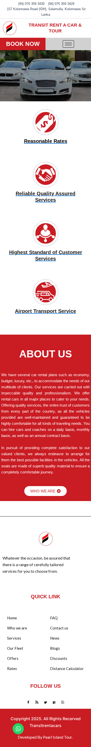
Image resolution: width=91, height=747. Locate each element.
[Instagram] (62, 702)
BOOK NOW (23, 44)
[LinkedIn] (45, 702)
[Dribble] (54, 702)
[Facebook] (28, 702)
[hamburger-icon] (68, 44)
